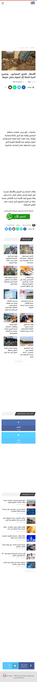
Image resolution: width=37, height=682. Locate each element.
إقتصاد (15, 267)
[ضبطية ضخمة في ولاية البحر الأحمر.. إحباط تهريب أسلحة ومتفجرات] (31, 565)
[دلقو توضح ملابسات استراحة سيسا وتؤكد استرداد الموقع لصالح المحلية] (31, 503)
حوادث (31, 245)
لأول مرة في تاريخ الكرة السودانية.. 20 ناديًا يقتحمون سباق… (13, 554)
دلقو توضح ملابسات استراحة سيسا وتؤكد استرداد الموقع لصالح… (14, 501)
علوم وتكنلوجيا (29, 290)
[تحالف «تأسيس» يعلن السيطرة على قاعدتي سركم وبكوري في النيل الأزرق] (31, 520)
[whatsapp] (18, 215)
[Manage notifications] (4, 675)
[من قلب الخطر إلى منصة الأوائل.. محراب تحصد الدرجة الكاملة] (26, 294)
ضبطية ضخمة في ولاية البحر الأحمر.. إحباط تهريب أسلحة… (14, 563)
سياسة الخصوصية (8, 676)
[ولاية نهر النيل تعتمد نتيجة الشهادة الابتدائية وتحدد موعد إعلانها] (26, 317)
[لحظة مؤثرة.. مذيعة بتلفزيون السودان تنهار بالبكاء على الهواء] (31, 538)
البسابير (18, 225)
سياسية (15, 245)
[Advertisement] (18, 26)
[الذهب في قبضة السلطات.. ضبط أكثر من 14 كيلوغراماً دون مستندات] (26, 249)
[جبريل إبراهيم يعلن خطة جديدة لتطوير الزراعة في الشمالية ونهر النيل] (10, 270)
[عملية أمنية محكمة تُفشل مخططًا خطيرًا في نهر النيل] (10, 341)
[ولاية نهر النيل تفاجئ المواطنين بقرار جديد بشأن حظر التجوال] (10, 249)
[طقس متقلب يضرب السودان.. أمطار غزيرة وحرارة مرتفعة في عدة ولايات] (31, 529)
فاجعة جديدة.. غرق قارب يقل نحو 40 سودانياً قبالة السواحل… (13, 510)
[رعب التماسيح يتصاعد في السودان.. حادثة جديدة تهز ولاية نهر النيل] (26, 341)
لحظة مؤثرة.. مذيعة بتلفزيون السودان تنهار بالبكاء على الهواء (13, 537)
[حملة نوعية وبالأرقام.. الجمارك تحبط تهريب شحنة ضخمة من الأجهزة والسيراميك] (10, 317)
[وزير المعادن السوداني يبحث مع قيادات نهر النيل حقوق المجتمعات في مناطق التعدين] (26, 270)
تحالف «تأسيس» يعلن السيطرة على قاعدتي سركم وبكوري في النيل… (14, 519)
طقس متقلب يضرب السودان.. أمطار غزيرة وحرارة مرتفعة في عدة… (14, 528)
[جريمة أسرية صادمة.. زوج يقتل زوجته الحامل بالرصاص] (31, 547)
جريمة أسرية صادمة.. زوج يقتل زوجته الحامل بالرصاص (13, 546)
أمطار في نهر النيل (26, 225)
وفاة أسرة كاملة (10, 225)
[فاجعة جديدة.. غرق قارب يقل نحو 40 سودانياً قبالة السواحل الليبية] (31, 511)
